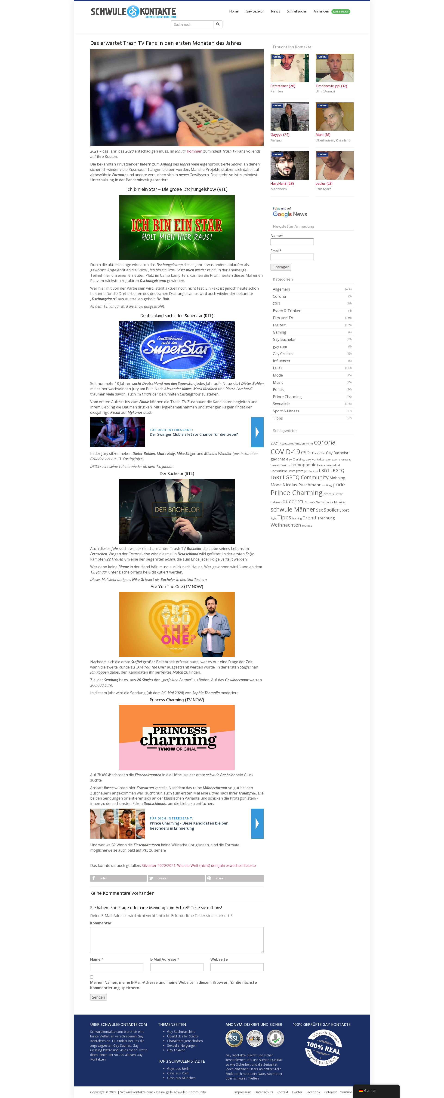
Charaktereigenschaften (185, 1041)
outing (327, 485)
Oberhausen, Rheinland (333, 141)
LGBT (278, 368)
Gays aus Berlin (178, 1068)
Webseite (219, 959)
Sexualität (281, 403)
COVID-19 (285, 451)
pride (339, 484)
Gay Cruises (283, 353)
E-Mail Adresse (163, 959)
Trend (309, 517)
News (275, 12)
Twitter (297, 1092)
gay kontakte (314, 459)
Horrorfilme (279, 471)
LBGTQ (337, 470)
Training (297, 518)
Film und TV (283, 317)
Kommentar (100, 923)
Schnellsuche (297, 12)
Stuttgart (323, 189)
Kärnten (277, 92)
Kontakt (282, 1092)
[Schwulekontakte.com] (133, 11)
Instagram (296, 471)
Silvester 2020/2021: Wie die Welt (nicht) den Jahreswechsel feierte (199, 865)
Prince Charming (287, 396)
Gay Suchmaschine (181, 1032)
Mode (278, 375)
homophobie (303, 464)
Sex (319, 510)
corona (325, 442)
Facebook (312, 1092)
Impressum (242, 1092)
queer (289, 501)
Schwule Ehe (313, 502)
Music (278, 382)
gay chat (278, 459)
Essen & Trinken (287, 310)
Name (95, 959)
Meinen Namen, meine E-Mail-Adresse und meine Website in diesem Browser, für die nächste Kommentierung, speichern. (173, 985)
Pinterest (330, 1092)
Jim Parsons (311, 471)
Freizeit (279, 325)
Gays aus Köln (177, 1073)
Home (234, 12)
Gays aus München (181, 1078)
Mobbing (337, 477)
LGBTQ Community (306, 477)
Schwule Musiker (333, 502)
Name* (277, 235)
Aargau (276, 141)
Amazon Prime (304, 443)
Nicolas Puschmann (302, 485)
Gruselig (346, 459)
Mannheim (279, 189)
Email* (276, 250)
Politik (278, 389)
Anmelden (331, 12)
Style (273, 518)
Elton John (318, 453)
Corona (279, 296)
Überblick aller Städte (183, 1036)
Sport (344, 510)
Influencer (281, 360)
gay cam (280, 346)
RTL (300, 501)
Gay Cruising (295, 459)
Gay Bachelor (284, 339)
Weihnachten (286, 524)
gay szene (332, 459)
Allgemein (281, 289)
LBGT (324, 470)
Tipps (278, 418)
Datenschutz (263, 1092)
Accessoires (287, 443)
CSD (276, 303)
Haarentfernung (280, 465)
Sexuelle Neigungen (182, 1045)
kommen (194, 151)
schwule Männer (293, 509)
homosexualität (328, 465)
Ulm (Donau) (325, 92)
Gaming (279, 332)
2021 (275, 443)
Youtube (307, 525)
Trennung (326, 518)
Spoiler (331, 510)
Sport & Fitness (286, 411)
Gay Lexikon (255, 12)
